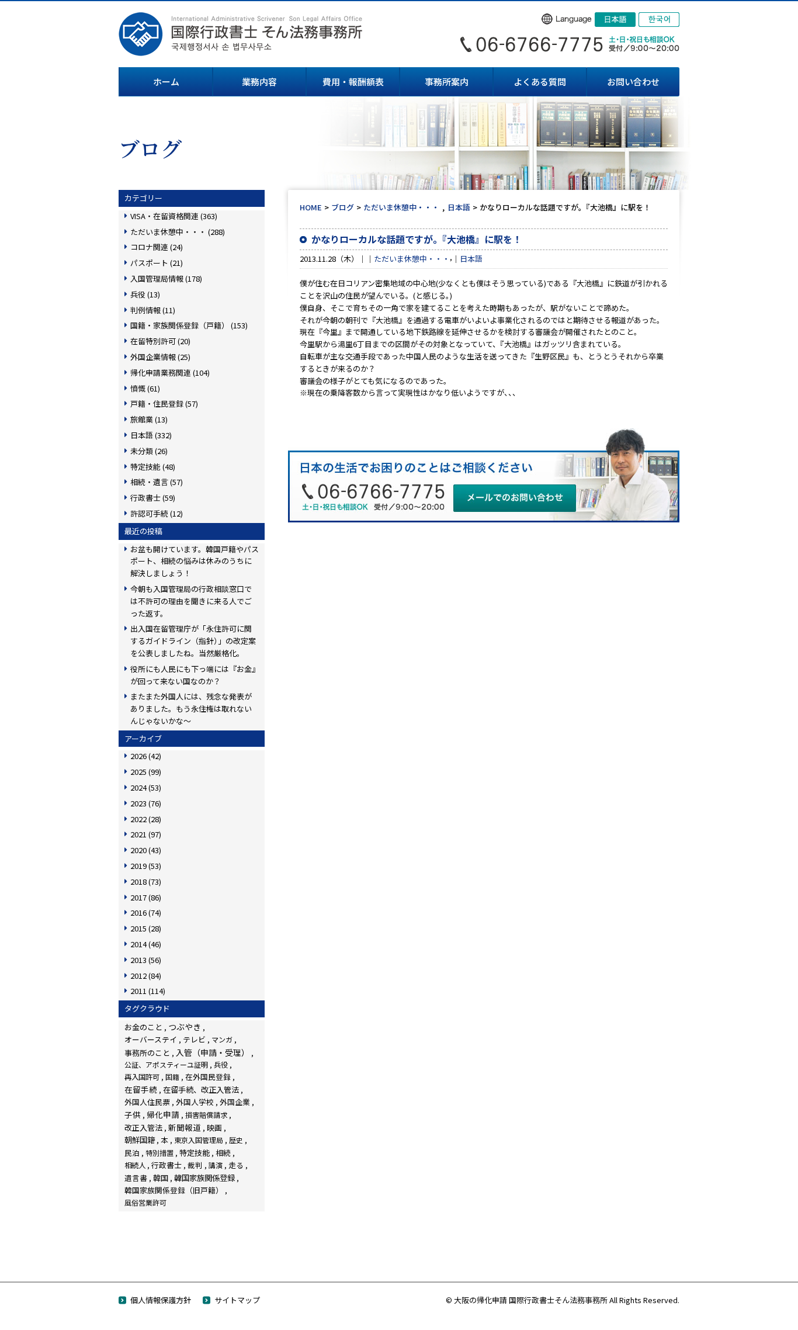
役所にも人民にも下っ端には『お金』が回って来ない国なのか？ (193, 675)
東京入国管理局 (198, 1140)
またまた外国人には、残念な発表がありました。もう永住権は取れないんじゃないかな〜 (191, 708)
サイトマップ (237, 1299)
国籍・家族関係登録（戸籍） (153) (189, 325)
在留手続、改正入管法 (201, 1089)
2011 (147, 990)
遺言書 (135, 1177)
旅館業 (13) (149, 419)
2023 (145, 803)
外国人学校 (195, 1101)
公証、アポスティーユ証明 (166, 1064)
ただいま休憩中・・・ (401, 207)
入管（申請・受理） (212, 1052)
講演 (216, 1165)
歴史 (236, 1140)
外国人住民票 (147, 1101)
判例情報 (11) (152, 310)
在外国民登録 (208, 1076)
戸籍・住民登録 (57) (164, 403)
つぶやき (184, 1027)
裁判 (195, 1164)
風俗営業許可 (145, 1202)
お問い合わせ (633, 81)
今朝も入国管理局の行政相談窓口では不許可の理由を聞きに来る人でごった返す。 (191, 601)
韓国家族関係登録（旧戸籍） (173, 1190)
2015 (145, 928)
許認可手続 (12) (156, 513)
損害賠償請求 (206, 1115)
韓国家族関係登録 (204, 1177)
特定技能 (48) (152, 466)
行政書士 (166, 1164)
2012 (145, 975)
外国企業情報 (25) (160, 356)
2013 (145, 959)
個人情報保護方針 (160, 1299)
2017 (145, 897)
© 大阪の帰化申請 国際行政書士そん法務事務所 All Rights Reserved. (562, 1299)
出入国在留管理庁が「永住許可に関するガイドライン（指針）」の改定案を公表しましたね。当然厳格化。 (193, 641)
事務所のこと (147, 1052)
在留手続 (140, 1089)
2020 (145, 850)
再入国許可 (141, 1077)
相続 (223, 1152)
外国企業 (235, 1101)
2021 (145, 834)
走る (236, 1164)
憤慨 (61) (145, 388)
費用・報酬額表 (353, 81)
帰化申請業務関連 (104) (170, 372)
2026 (145, 755)
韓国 (160, 1177)
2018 (145, 881)
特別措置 (159, 1153)
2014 (145, 944)
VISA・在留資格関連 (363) (173, 215)
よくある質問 (540, 81)
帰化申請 (163, 1114)
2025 (145, 771)
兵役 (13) (145, 294)
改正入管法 (143, 1127)
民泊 (132, 1152)
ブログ (342, 207)
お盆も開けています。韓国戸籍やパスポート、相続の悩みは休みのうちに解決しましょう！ (194, 561)
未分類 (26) (149, 450)
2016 (145, 912)
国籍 (172, 1077)
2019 (145, 865)
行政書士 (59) (152, 497)
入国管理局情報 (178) (166, 278)
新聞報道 (184, 1127)
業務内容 (259, 81)
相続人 (134, 1165)
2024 (145, 787)
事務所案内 (447, 81)
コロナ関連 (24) (156, 246)
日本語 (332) (151, 435)
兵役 (221, 1064)
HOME (311, 207)
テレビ (194, 1039)
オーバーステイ (150, 1039)
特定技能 (194, 1152)
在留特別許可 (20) (160, 341)
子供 (132, 1114)
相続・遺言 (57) (156, 481)
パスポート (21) (156, 262)
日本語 (458, 207)
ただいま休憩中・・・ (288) (177, 231)
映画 (214, 1127)
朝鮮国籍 (139, 1139)
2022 (145, 819)
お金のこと (143, 1027)
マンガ (222, 1039)
